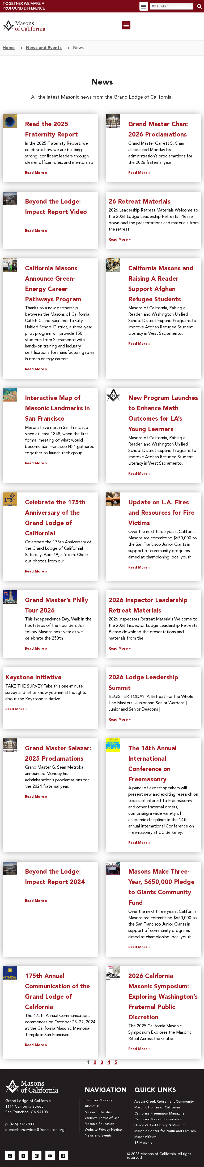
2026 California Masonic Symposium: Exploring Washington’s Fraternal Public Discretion (163, 997)
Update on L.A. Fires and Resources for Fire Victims (161, 513)
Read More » (36, 173)
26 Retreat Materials (140, 202)
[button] (143, 6)
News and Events (44, 48)
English (162, 6)
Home (9, 48)
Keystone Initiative (33, 678)
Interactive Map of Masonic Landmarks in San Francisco (57, 408)
